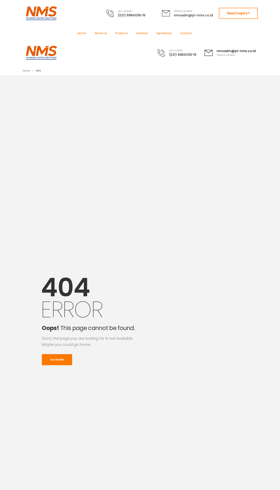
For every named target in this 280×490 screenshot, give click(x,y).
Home (82, 33)
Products (121, 33)
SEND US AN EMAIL (183, 11)
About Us (100, 33)
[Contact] (112, 13)
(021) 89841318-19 (132, 15)
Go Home (57, 360)
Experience (164, 33)
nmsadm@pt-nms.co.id (193, 15)
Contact (186, 33)
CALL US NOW (125, 11)
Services (142, 33)
